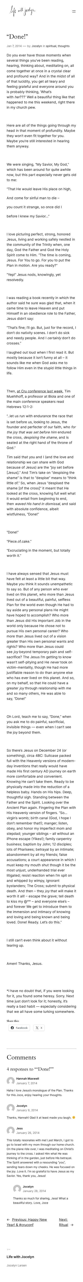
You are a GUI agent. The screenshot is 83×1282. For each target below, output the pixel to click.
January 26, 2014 (27, 1132)
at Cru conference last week (39, 391)
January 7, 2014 (26, 1083)
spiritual (51, 46)
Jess (19, 1128)
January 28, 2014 (34, 1191)
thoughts (64, 46)
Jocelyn (37, 46)
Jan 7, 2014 (14, 46)
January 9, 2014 (27, 1110)
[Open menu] (74, 11)
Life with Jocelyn (20, 1257)
